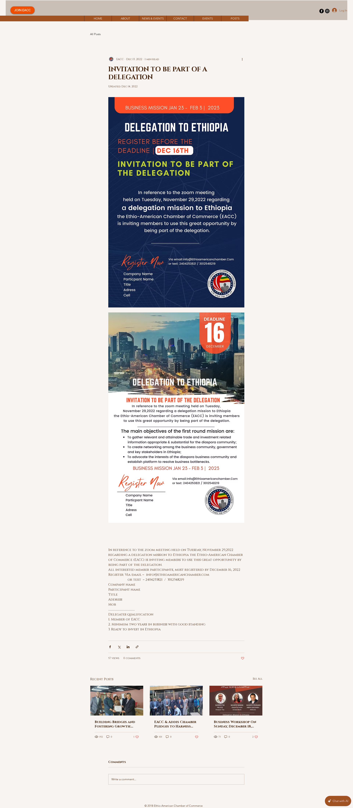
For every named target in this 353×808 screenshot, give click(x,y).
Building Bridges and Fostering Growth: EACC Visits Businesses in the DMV (115, 724)
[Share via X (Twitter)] (119, 647)
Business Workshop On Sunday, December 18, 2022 (235, 724)
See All (258, 679)
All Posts (95, 34)
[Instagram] (327, 11)
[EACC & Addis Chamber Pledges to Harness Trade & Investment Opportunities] (176, 701)
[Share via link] (137, 647)
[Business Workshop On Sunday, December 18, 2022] (235, 701)
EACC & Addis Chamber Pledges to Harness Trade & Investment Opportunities (175, 724)
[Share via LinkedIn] (128, 647)
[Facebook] (321, 11)
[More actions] (242, 59)
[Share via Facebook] (110, 647)
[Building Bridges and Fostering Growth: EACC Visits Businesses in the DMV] (116, 701)
